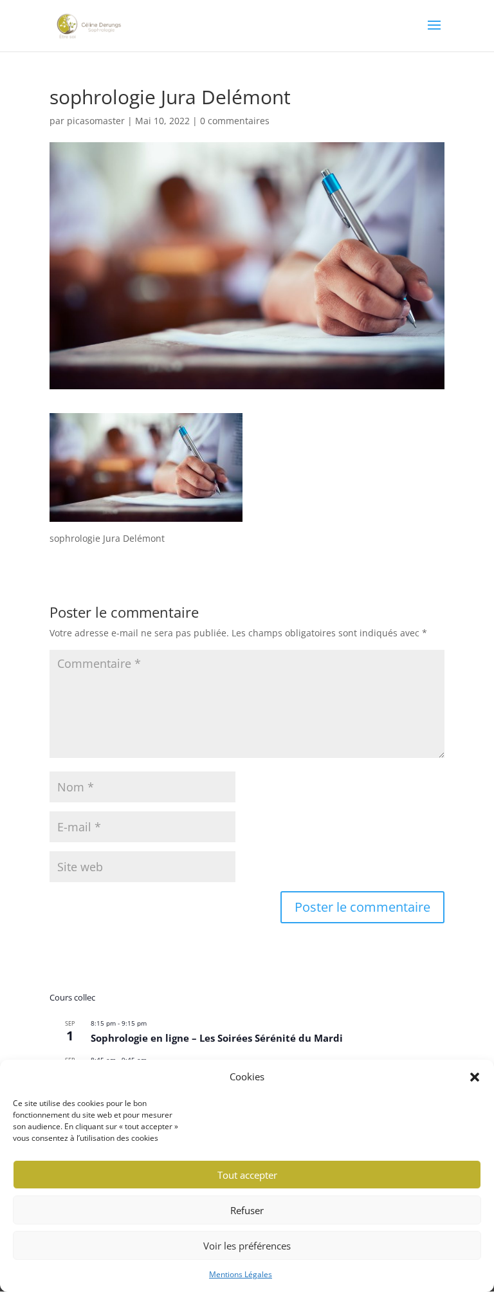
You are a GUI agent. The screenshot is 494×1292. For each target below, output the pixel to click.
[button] (474, 1077)
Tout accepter (247, 1174)
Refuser (247, 1210)
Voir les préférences (247, 1245)
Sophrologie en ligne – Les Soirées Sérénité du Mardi (217, 1037)
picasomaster (96, 121)
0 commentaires (235, 121)
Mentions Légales (240, 1274)
